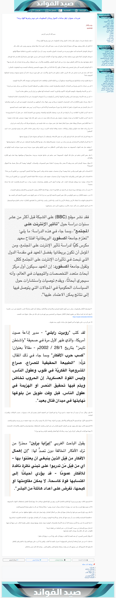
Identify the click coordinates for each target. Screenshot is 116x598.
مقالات (111, 33)
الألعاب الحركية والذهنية (106, 58)
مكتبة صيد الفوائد (108, 21)
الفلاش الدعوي (109, 76)
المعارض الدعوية (108, 81)
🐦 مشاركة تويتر (37, 560)
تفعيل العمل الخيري (108, 53)
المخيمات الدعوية (108, 56)
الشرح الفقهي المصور (107, 90)
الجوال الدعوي (109, 80)
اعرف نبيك (110, 20)
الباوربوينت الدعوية (108, 83)
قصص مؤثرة (109, 75)
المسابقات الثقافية (108, 55)
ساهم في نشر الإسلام (107, 65)
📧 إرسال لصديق (13, 560)
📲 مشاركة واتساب (60, 560)
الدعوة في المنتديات (107, 63)
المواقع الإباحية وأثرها (107, 85)
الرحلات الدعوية (109, 60)
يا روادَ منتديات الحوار (107, 88)
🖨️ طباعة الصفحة (83, 560)
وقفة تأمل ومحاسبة (108, 86)
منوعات (111, 35)
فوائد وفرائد (110, 30)
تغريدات (111, 36)
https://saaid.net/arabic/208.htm (82, 317)
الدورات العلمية (109, 51)
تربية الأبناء (110, 41)
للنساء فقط (110, 28)
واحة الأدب (110, 38)
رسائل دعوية (109, 31)
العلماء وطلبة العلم (108, 26)
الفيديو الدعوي (109, 78)
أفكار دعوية (110, 23)
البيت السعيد (109, 40)
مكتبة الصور (110, 91)
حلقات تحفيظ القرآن (107, 61)
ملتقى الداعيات (109, 25)
